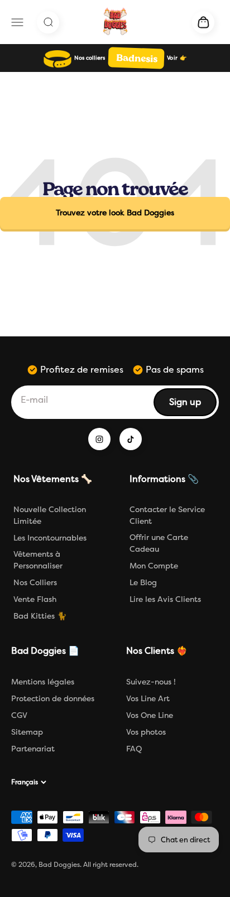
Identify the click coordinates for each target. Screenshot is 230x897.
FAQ (134, 749)
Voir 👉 (176, 58)
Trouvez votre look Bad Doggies (115, 213)
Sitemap (27, 732)
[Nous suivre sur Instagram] (99, 439)
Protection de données (52, 698)
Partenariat (33, 749)
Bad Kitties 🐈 (39, 616)
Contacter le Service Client (167, 515)
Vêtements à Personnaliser (38, 560)
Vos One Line (149, 715)
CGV (19, 715)
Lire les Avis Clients (165, 599)
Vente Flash (34, 599)
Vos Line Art (148, 698)
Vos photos (146, 732)
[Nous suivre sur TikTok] (130, 439)
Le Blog (143, 582)
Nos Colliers (35, 582)
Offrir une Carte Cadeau (159, 543)
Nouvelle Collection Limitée (49, 515)
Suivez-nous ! (151, 682)
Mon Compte (154, 566)
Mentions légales (42, 682)
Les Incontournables (50, 538)
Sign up (192, 405)
